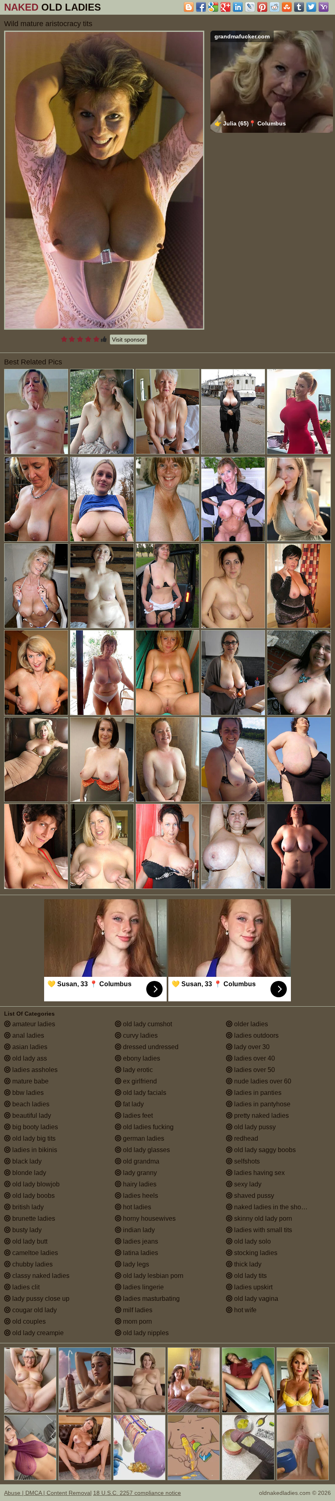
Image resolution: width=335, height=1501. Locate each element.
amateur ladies (33, 1024)
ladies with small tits (262, 1229)
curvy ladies (139, 1035)
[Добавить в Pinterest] (262, 7)
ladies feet (137, 1115)
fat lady (132, 1104)
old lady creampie (37, 1332)
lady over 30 (251, 1046)
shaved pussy (253, 1195)
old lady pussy (254, 1127)
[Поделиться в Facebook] (201, 7)
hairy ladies (138, 1184)
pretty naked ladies (260, 1115)
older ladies (250, 1024)
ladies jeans (139, 1241)
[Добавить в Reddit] (274, 7)
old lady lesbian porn (152, 1275)
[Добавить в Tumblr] (299, 7)
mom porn (136, 1321)
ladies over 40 (253, 1058)
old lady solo (251, 1241)
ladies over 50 (253, 1069)
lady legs (135, 1264)
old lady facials (143, 1092)
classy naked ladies (40, 1275)
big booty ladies (34, 1127)
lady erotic (137, 1069)
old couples (28, 1321)
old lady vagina (255, 1298)
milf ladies (136, 1310)
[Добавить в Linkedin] (238, 7)
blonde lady (28, 1172)
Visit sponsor (128, 339)
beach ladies (30, 1104)
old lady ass (29, 1058)
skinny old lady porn (262, 1218)
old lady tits (249, 1275)
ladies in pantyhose (261, 1104)
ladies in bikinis (34, 1149)
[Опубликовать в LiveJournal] (250, 7)
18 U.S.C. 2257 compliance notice (137, 1493)
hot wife (244, 1310)
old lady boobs (33, 1195)
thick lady (246, 1264)
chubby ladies (32, 1264)
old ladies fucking (147, 1127)
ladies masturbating (150, 1298)
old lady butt (29, 1241)
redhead (245, 1138)
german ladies (142, 1138)
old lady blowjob (35, 1184)
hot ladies (136, 1207)
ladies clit (25, 1287)
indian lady (138, 1229)
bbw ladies (27, 1092)
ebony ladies (140, 1058)
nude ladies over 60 (261, 1081)
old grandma (140, 1161)
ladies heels (139, 1195)
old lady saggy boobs (264, 1149)
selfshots (246, 1161)
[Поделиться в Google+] (225, 7)
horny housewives (148, 1218)
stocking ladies (254, 1252)
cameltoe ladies (34, 1252)
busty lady (26, 1229)
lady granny (139, 1172)
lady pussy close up (40, 1298)
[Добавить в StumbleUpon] (287, 7)
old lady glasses (145, 1149)
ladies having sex (258, 1172)
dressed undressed (150, 1046)
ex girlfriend (139, 1081)
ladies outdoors (255, 1035)
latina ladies (139, 1252)
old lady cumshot (146, 1024)
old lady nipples (145, 1332)
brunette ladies (33, 1218)
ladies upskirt (252, 1287)
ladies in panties (256, 1092)
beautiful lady (31, 1115)
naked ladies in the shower (272, 1207)
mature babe (30, 1081)
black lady (26, 1161)
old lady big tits (33, 1138)
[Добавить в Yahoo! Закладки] (323, 7)
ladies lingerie (142, 1287)
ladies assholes (34, 1069)
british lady (27, 1207)
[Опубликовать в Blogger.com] (189, 7)
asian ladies (29, 1046)
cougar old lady (34, 1310)
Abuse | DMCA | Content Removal (48, 1493)
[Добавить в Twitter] (311, 7)
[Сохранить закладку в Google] (213, 7)
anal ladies (27, 1035)
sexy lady (246, 1184)
